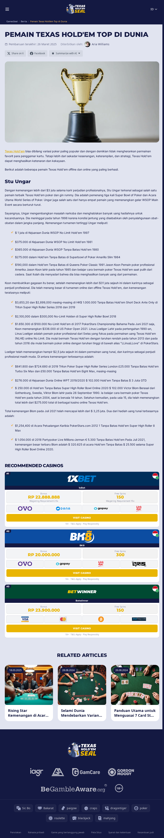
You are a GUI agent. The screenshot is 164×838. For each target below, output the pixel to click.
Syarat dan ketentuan (119, 832)
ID (152, 9)
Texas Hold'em (15, 151)
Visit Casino (82, 517)
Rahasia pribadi (36, 832)
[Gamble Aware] (74, 788)
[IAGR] (36, 772)
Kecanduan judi (146, 832)
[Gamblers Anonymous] (57, 772)
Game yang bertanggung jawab (67, 832)
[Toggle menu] (7, 9)
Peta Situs (96, 832)
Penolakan (15, 832)
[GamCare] (86, 772)
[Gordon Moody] (121, 772)
